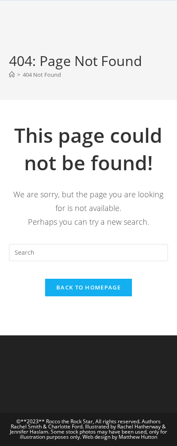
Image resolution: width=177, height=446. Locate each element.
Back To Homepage (88, 287)
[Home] (12, 74)
